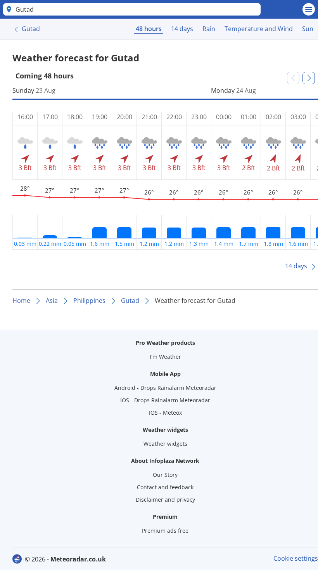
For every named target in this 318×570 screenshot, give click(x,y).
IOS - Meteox (165, 412)
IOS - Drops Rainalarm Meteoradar (165, 400)
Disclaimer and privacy (165, 499)
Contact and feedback (165, 487)
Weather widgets (165, 443)
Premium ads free (165, 530)
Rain (208, 28)
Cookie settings (295, 558)
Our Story (165, 474)
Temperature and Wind (259, 28)
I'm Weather (165, 356)
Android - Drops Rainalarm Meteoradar (165, 387)
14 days (182, 28)
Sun (307, 28)
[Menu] (308, 9)
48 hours (149, 28)
